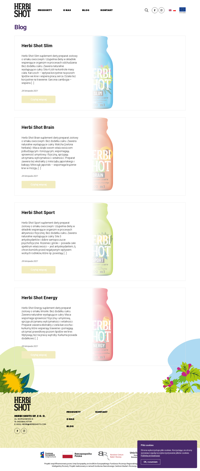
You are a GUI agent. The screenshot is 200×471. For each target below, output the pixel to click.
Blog (85, 10)
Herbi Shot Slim (37, 45)
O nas (67, 10)
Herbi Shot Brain (38, 127)
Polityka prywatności (150, 455)
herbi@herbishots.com (34, 424)
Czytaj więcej (39, 99)
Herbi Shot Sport (38, 212)
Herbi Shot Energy (39, 297)
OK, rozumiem (151, 462)
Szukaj (146, 10)
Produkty (45, 10)
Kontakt (106, 10)
